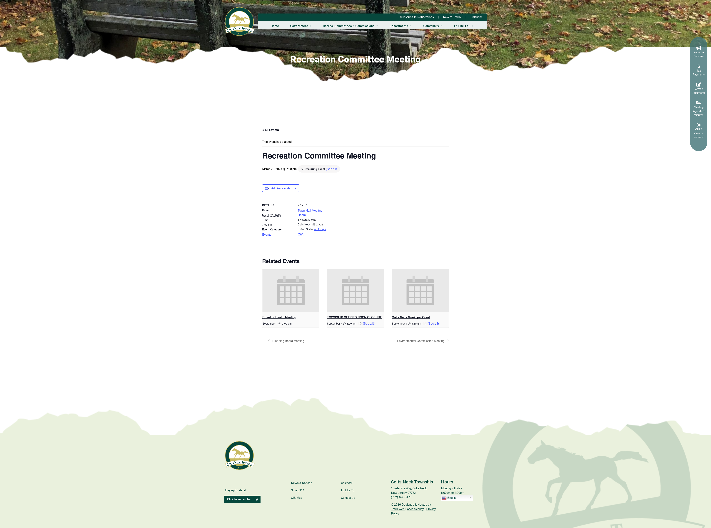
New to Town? (452, 17)
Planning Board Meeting (288, 341)
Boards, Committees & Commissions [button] (348, 26)
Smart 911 (297, 490)
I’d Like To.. (462, 26)
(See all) (331, 169)
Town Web (398, 509)
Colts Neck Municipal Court (411, 317)
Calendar (476, 17)
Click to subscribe (239, 499)
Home (275, 26)
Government (299, 26)
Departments (399, 26)
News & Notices (301, 483)
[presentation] (290, 290)
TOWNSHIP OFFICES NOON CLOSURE (354, 317)
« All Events (270, 130)
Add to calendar (281, 188)
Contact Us (348, 498)
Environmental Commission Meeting (421, 341)
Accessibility (415, 509)
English (452, 497)
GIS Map (296, 498)
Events (266, 234)
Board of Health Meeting (279, 317)
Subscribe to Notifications (417, 17)
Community (431, 26)
